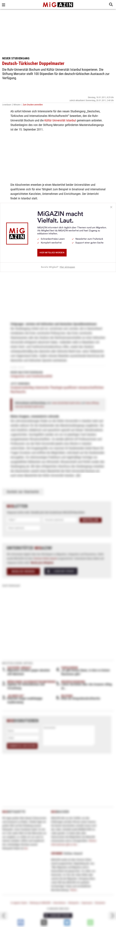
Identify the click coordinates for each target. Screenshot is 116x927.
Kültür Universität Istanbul (60, 120)
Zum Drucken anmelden (33, 104)
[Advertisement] (58, 32)
